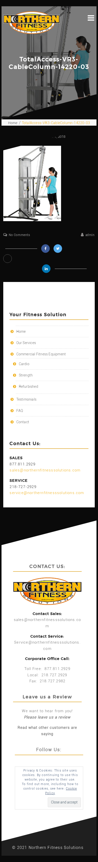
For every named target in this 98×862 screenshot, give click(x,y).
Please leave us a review (47, 717)
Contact (22, 422)
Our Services (26, 343)
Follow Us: (49, 749)
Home (21, 331)
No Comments (19, 235)
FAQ (19, 411)
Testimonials (26, 399)
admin (90, 235)
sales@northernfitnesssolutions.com (45, 470)
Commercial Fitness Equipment (41, 354)
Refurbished (28, 387)
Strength (26, 375)
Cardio (24, 364)
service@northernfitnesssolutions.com (47, 493)
